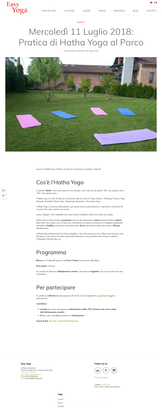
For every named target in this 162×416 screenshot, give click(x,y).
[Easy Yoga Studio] (16, 14)
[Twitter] (3, 195)
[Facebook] (3, 190)
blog (135, 10)
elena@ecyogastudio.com (31, 374)
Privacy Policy (101, 377)
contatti (152, 10)
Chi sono (69, 10)
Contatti (61, 406)
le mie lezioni (63, 320)
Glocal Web (105, 384)
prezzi (102, 10)
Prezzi (60, 403)
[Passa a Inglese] (151, 2)
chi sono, (53, 320)
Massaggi (119, 10)
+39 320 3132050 (28, 372)
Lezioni (86, 10)
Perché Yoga (49, 10)
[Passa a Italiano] (155, 2)
